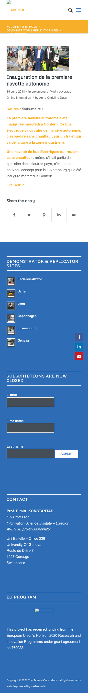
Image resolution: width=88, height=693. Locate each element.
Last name (15, 446)
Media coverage (60, 91)
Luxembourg (16, 34)
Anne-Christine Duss (53, 97)
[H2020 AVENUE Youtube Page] (79, 356)
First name (15, 420)
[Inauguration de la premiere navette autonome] (38, 58)
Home (33, 26)
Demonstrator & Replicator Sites (33, 30)
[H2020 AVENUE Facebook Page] (79, 337)
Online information (19, 97)
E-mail (13, 394)
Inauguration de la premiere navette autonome (39, 80)
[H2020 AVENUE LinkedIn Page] (79, 346)
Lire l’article (15, 184)
